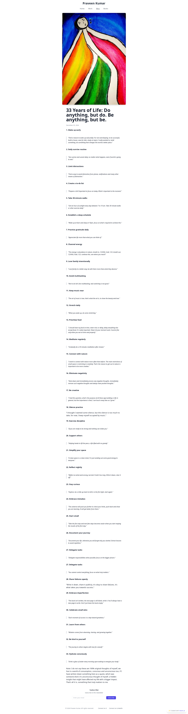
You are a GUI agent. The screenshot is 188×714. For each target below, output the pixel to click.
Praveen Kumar (94, 3)
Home (82, 9)
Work (90, 9)
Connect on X (102, 708)
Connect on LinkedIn (116, 708)
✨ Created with (176, 711)
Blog (98, 9)
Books (105, 9)
